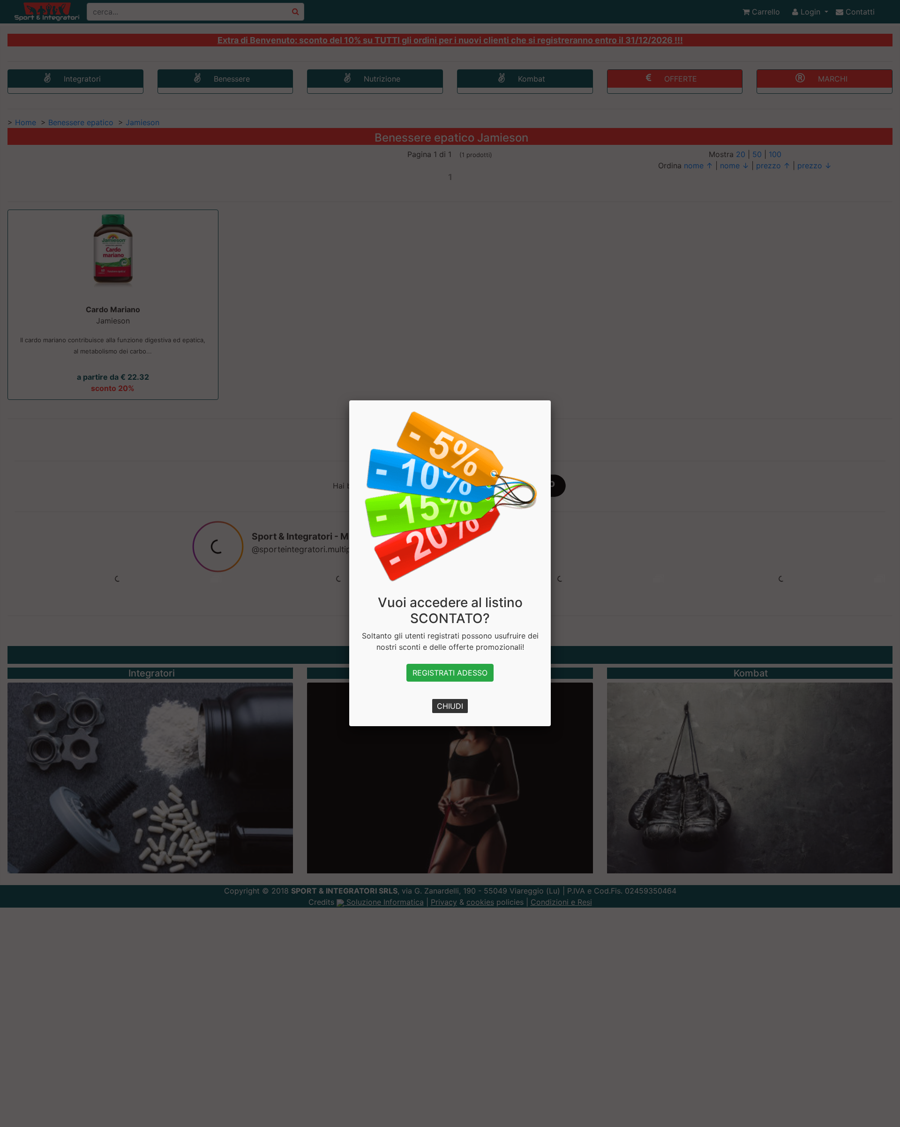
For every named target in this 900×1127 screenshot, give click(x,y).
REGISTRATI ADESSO (450, 672)
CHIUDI (450, 706)
